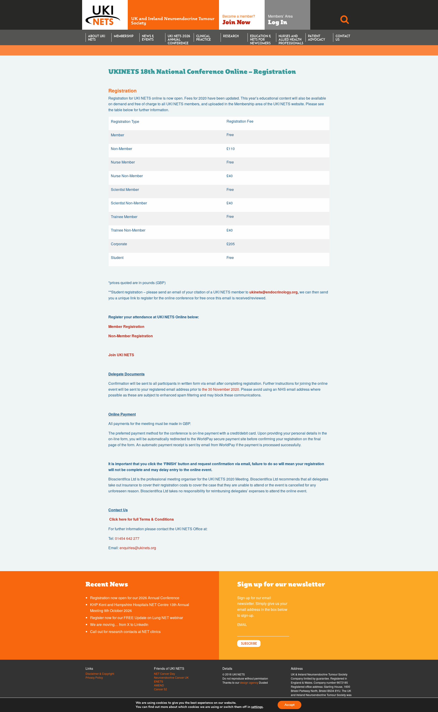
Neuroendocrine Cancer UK (171, 677)
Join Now (236, 22)
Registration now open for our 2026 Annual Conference (134, 597)
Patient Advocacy (316, 37)
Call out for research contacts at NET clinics (125, 631)
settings (257, 707)
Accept (289, 705)
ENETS (158, 681)
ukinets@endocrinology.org (273, 292)
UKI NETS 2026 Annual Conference (179, 38)
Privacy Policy (94, 677)
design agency (249, 682)
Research (231, 36)
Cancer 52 (160, 689)
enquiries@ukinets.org (138, 547)
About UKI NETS (96, 37)
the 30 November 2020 (220, 389)
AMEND (159, 685)
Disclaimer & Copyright (100, 673)
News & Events (148, 37)
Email (242, 624)
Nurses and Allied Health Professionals (291, 38)
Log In (277, 22)
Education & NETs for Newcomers (260, 38)
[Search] (344, 15)
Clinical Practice (203, 37)
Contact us (343, 37)
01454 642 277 (127, 538)
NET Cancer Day (164, 673)
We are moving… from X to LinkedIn (119, 624)
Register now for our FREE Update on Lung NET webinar (136, 617)
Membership (123, 36)
